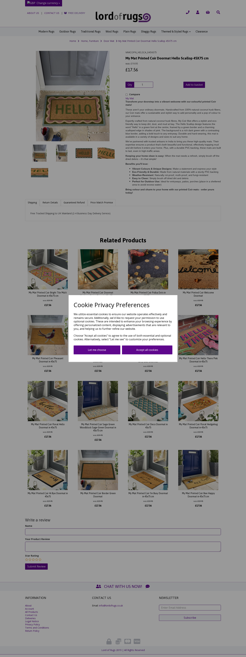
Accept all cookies (147, 350)
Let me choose (97, 350)
